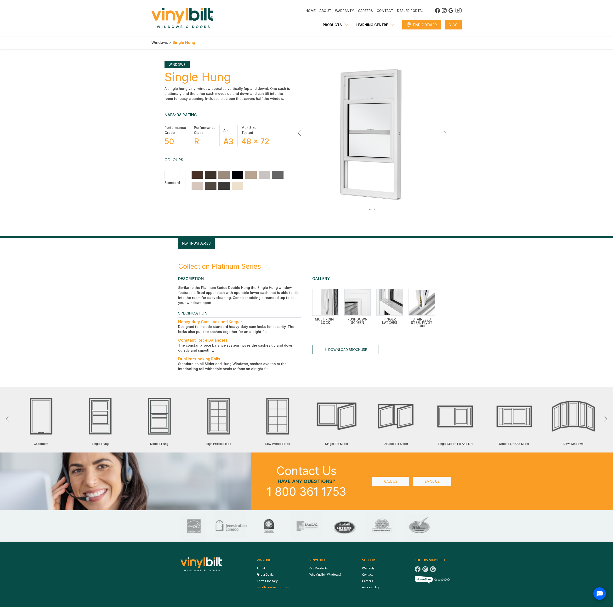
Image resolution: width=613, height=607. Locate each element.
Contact (367, 575)
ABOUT (325, 11)
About (261, 568)
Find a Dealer (425, 25)
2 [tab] (374, 209)
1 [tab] (370, 209)
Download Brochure (347, 350)
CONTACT (385, 11)
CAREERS (365, 11)
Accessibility (370, 587)
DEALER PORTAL (410, 11)
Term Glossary (267, 581)
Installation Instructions (273, 587)
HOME (311, 11)
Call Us (390, 481)
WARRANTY (344, 11)
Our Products (318, 568)
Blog (453, 25)
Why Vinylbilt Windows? (325, 575)
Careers (367, 581)
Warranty (368, 568)
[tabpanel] (372, 133)
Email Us (432, 481)
